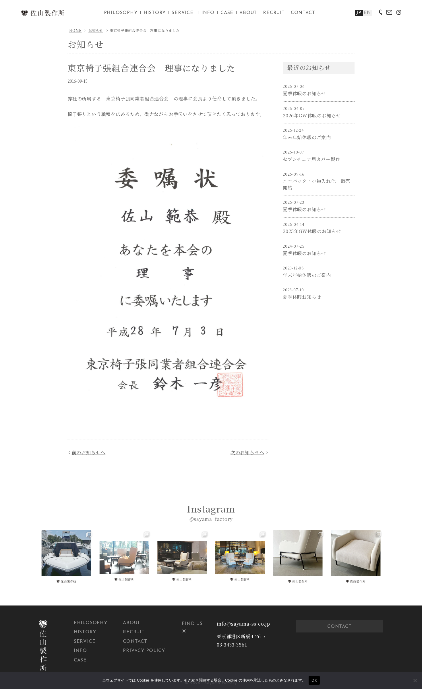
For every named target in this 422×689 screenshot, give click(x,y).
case (226, 13)
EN (367, 13)
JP (358, 13)
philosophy (121, 13)
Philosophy (90, 623)
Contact (135, 641)
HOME (75, 30)
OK (314, 680)
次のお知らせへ (247, 452)
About (131, 623)
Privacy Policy (144, 651)
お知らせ (95, 30)
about (248, 13)
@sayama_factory (211, 519)
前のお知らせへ (89, 452)
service (182, 13)
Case (80, 660)
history (155, 13)
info (207, 13)
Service (85, 641)
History (85, 632)
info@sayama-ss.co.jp (243, 623)
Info (80, 651)
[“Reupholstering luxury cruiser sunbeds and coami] (66, 557)
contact (303, 13)
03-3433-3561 (232, 644)
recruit (274, 13)
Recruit (134, 632)
